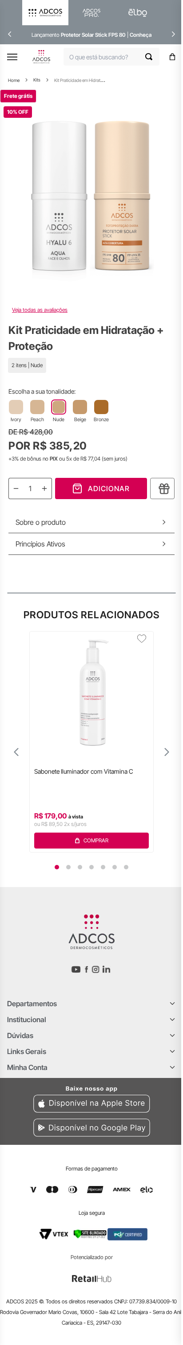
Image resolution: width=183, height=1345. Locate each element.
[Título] (162, 488)
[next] (173, 34)
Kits (36, 79)
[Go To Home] (41, 57)
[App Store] (91, 1097)
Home (14, 80)
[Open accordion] (172, 1003)
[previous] (9, 34)
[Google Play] (91, 1129)
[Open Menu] (12, 57)
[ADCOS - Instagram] (95, 969)
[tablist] (91, 867)
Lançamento (46, 34)
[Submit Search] (152, 57)
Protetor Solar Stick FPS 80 (93, 34)
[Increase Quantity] (44, 488)
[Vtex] (54, 1234)
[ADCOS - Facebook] (86, 969)
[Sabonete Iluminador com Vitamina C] (91, 689)
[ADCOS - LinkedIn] (106, 969)
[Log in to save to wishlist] (141, 639)
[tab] (57, 867)
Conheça (140, 34)
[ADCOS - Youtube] (76, 969)
